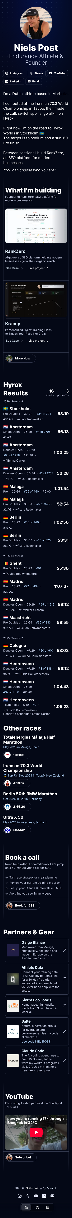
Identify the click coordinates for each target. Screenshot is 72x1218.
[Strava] (27, 1195)
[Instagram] (19, 1195)
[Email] (52, 1195)
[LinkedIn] (44, 1195)
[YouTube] (36, 1195)
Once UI (51, 1188)
